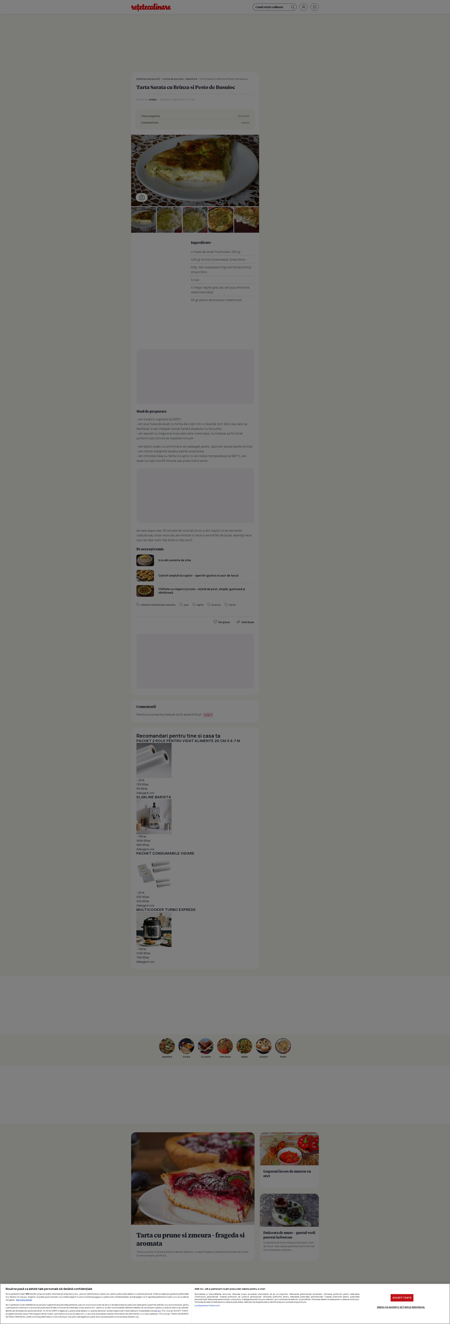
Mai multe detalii (24, 1299)
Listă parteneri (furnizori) (207, 1305)
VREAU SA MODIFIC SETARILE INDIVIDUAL (401, 1307)
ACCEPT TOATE (402, 1297)
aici (159, 1310)
